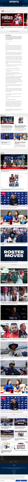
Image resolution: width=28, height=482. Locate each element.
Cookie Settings (2, 480)
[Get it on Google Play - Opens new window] (16, 462)
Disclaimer (14, 473)
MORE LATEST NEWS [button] (14, 264)
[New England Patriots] (14, 465)
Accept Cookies (18, 480)
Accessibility (14, 472)
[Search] (25, 5)
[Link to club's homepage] (1, 5)
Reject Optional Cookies (24, 480)
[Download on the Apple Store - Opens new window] (11, 462)
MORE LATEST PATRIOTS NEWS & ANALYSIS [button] (14, 31)
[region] (14, 478)
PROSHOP (23, 5)
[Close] (27, 475)
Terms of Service (14, 471)
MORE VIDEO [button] (14, 414)
